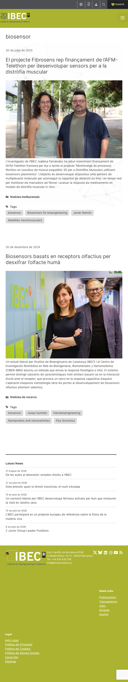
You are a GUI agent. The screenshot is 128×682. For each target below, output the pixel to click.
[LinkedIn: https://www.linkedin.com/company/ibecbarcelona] (105, 552)
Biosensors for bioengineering (47, 212)
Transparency (108, 601)
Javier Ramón (82, 212)
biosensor (14, 212)
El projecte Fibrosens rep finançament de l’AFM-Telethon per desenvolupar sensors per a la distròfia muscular (62, 66)
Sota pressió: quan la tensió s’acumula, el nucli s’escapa (43, 486)
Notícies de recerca (23, 397)
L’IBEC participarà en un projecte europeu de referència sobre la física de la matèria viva (56, 516)
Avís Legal (12, 640)
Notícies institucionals (25, 197)
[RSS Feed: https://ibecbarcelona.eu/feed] (121, 552)
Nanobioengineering (66, 413)
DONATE (119, 4)
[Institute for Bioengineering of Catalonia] (15, 17)
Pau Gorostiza (65, 420)
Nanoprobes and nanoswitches (29, 420)
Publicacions (107, 597)
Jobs (102, 605)
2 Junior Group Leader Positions (27, 530)
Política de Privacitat (18, 644)
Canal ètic (11, 657)
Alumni (103, 614)
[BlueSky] (100, 552)
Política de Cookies (17, 648)
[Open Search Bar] (103, 4)
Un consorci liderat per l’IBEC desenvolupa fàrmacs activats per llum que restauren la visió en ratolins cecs (61, 500)
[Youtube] (116, 552)
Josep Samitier (37, 413)
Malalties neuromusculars (25, 220)
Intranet (104, 610)
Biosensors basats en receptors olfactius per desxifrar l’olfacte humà (58, 259)
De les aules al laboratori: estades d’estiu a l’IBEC (39, 474)
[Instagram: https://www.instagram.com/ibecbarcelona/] (111, 552)
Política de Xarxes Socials (22, 653)
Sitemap (10, 661)
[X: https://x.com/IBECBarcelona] (95, 552)
